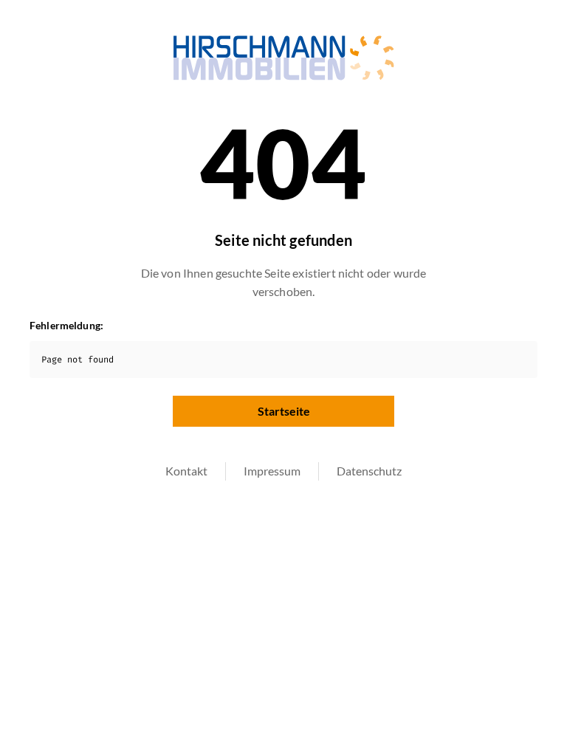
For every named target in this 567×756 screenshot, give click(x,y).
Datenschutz (369, 471)
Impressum (272, 471)
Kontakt (186, 471)
